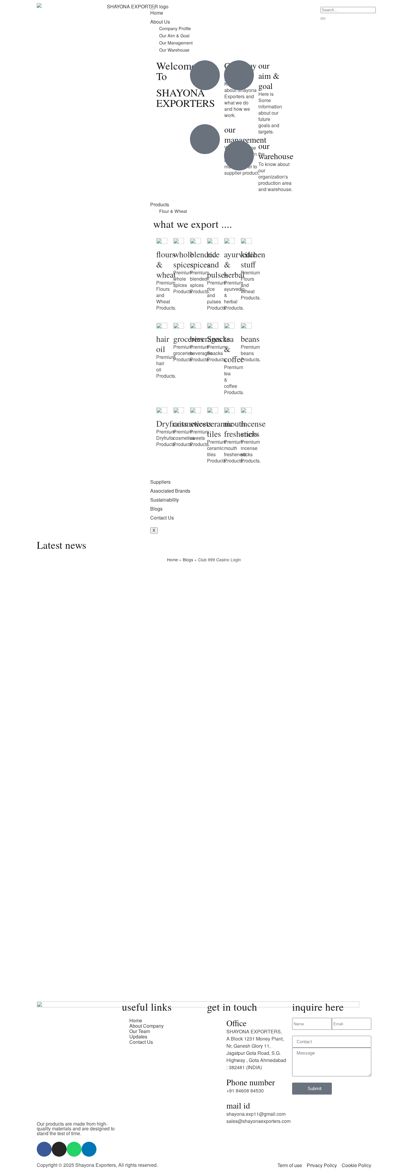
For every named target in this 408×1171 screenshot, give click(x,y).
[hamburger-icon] (152, 8)
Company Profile (175, 28)
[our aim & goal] (239, 75)
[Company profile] (205, 75)
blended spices (203, 259)
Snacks (218, 338)
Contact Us (162, 517)
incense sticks (253, 428)
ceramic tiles (220, 428)
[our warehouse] (239, 155)
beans (250, 338)
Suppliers (160, 481)
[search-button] (322, 18)
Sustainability (164, 499)
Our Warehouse (174, 50)
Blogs (156, 508)
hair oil (162, 343)
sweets (201, 423)
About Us (160, 21)
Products (159, 204)
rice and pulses (217, 264)
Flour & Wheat (173, 211)
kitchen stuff (253, 259)
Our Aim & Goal (174, 35)
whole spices (183, 259)
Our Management (176, 42)
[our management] (205, 139)
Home (156, 12)
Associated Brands (170, 490)
